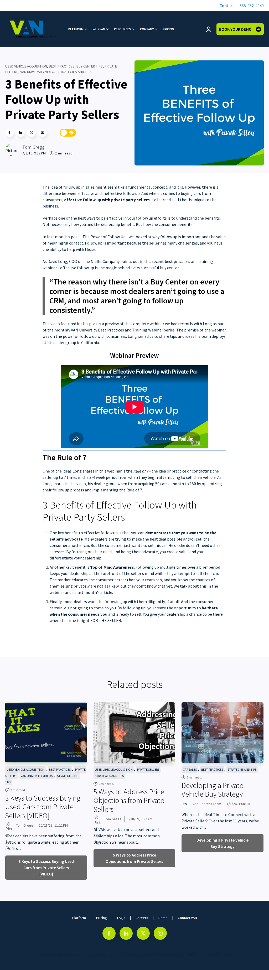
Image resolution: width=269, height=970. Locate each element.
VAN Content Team (207, 803)
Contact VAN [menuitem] (187, 917)
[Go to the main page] (32, 29)
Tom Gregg (33, 147)
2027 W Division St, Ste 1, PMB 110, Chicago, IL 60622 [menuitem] (156, 954)
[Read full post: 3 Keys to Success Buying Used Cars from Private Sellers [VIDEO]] (46, 732)
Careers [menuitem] (142, 917)
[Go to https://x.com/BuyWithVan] (143, 933)
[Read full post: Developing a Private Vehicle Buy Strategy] (222, 732)
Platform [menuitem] (76, 29)
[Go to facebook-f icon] (109, 933)
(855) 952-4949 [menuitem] (219, 954)
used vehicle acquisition (26, 66)
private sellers (148, 769)
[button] (226, 5)
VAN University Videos (38, 71)
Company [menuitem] (147, 29)
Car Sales (190, 769)
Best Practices (62, 66)
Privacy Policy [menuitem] (94, 954)
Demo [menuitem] (163, 917)
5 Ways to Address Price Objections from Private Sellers (129, 800)
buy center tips (89, 66)
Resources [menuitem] (122, 29)
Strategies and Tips (75, 71)
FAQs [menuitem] (121, 917)
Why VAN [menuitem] (99, 29)
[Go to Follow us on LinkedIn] (126, 933)
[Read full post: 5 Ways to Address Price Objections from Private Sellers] (134, 732)
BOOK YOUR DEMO (235, 29)
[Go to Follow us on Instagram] (160, 933)
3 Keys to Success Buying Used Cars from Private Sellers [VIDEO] (42, 806)
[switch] (68, 133)
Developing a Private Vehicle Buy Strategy (212, 790)
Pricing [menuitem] (168, 29)
